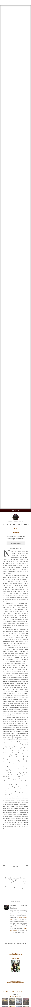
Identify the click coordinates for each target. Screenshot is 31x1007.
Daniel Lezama (15, 997)
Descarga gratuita (16, 543)
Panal (15, 528)
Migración (15, 510)
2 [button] (17, 894)
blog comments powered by (12, 991)
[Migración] (15, 966)
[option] (15, 880)
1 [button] (14, 894)
